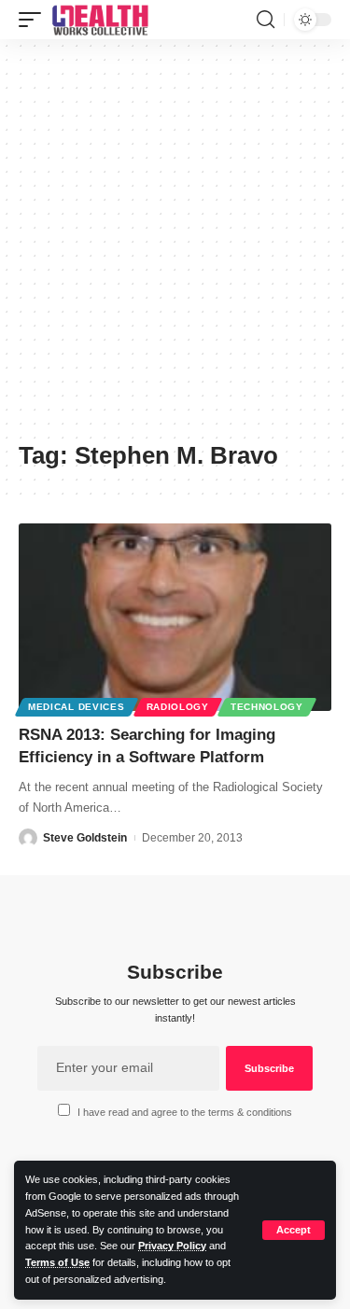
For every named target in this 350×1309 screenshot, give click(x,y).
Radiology (178, 707)
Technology (267, 707)
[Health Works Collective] (99, 19)
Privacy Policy (172, 1245)
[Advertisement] (175, 247)
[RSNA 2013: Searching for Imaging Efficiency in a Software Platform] (175, 617)
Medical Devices (76, 707)
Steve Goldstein (85, 837)
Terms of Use (57, 1262)
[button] (293, 1230)
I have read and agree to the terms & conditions (184, 1112)
